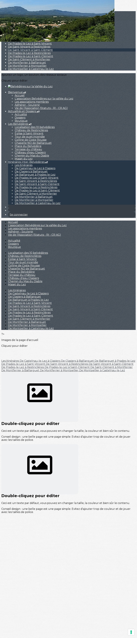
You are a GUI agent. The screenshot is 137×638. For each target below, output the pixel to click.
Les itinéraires (23, 165)
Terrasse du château (28, 149)
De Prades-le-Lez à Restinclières (29, 53)
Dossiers (20, 117)
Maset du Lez (24, 158)
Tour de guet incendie (30, 136)
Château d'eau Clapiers (30, 152)
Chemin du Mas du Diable (32, 155)
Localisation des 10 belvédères (35, 127)
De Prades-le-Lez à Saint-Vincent (30, 43)
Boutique (21, 120)
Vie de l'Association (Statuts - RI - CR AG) (41, 108)
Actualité (21, 114)
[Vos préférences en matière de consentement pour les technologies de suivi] (131, 632)
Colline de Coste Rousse (31, 139)
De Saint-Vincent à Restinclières (29, 46)
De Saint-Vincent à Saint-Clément (30, 50)
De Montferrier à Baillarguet (27, 62)
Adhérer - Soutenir (27, 105)
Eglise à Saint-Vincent (29, 133)
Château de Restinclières (31, 130)
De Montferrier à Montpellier (27, 65)
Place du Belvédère (28, 146)
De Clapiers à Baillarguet (31, 171)
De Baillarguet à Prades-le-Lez (35, 174)
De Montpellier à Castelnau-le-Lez (31, 69)
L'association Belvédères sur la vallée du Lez (44, 98)
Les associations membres (32, 101)
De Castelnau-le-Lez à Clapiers (35, 168)
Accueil (20, 95)
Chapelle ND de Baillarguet (33, 143)
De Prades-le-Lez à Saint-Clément (30, 56)
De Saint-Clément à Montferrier (29, 59)
